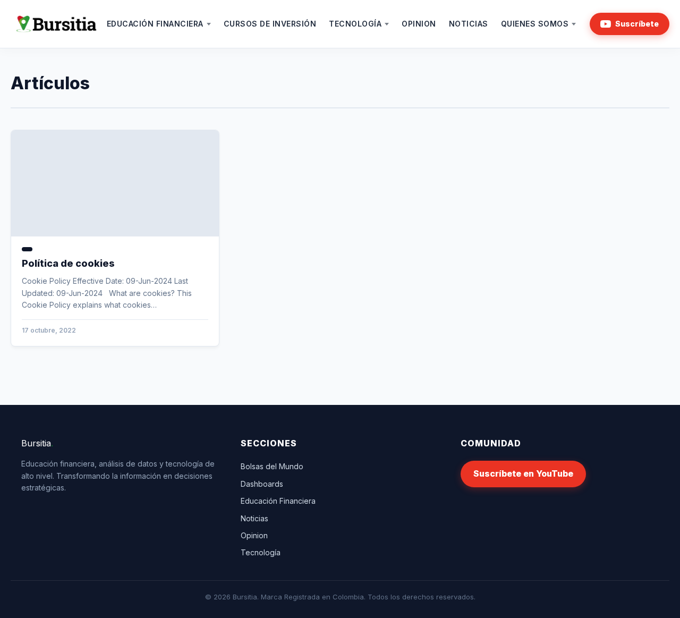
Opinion (419, 23)
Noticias (468, 23)
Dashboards (262, 483)
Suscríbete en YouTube (523, 473)
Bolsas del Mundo (272, 466)
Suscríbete (637, 23)
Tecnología (355, 23)
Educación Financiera (155, 23)
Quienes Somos (535, 23)
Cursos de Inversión (270, 23)
